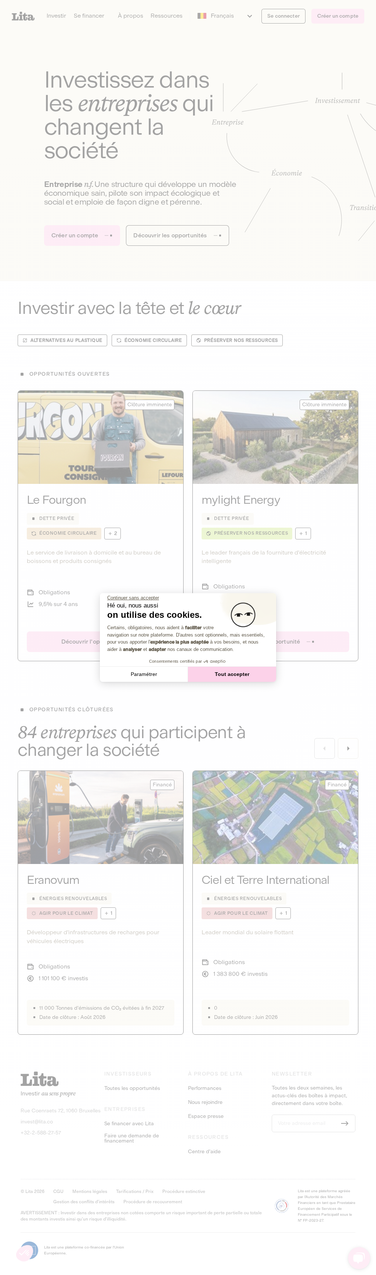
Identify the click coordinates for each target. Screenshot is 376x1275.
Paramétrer (144, 674)
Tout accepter (232, 674)
